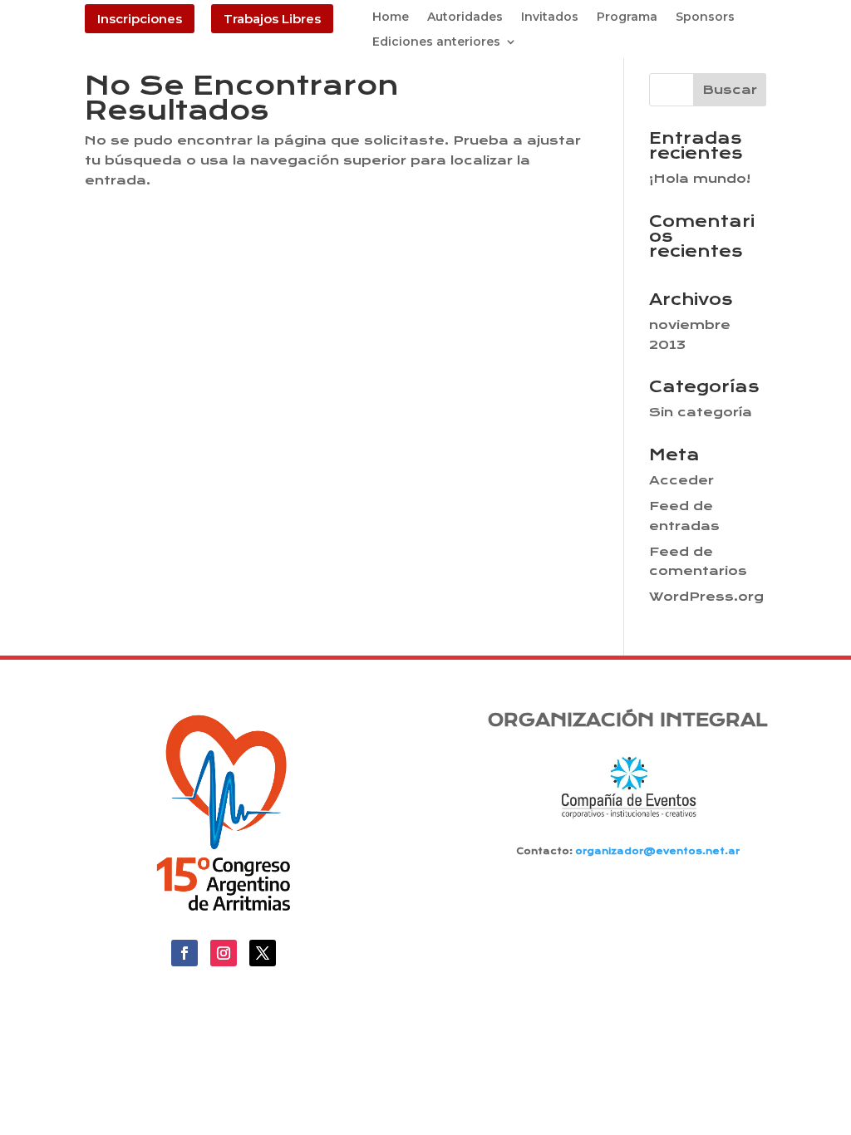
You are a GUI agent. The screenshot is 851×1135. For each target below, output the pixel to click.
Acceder (681, 480)
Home (390, 17)
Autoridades (465, 17)
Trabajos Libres (272, 19)
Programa (627, 17)
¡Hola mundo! (699, 178)
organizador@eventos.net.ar (657, 851)
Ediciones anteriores (436, 42)
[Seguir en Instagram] (223, 953)
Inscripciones (139, 19)
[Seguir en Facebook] (184, 953)
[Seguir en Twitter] (262, 953)
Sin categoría (700, 412)
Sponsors (705, 17)
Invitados (549, 17)
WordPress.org (706, 596)
